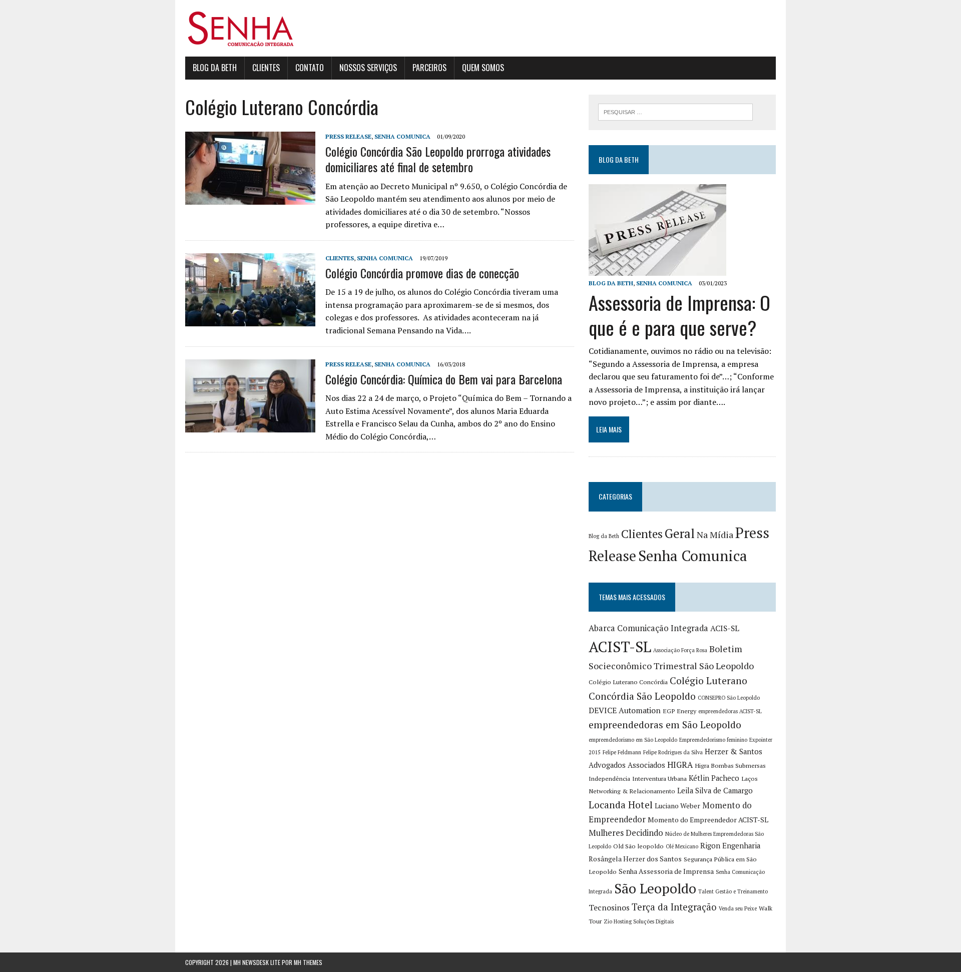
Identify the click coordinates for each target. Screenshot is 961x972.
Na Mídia (715, 535)
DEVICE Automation (625, 710)
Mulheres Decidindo (626, 832)
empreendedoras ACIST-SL (730, 711)
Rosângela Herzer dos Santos (635, 858)
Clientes (266, 68)
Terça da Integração (674, 907)
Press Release (348, 136)
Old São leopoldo (638, 846)
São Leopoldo (655, 888)
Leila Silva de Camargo (715, 790)
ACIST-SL (620, 646)
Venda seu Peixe (738, 908)
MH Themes (308, 962)
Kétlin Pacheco (714, 778)
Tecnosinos (609, 907)
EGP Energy (679, 711)
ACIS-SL (724, 628)
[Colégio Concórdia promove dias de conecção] (250, 319)
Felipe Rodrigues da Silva (673, 752)
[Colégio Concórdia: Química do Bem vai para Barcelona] (250, 425)
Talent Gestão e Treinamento (733, 891)
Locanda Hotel (621, 804)
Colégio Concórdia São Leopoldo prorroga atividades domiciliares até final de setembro (438, 159)
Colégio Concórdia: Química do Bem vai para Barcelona (443, 379)
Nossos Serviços (368, 68)
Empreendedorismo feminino (713, 739)
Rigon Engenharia (730, 845)
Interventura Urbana (659, 778)
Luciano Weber (677, 805)
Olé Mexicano (682, 846)
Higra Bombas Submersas (730, 765)
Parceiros (429, 68)
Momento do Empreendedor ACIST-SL (708, 819)
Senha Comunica (402, 136)
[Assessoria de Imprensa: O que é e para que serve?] (657, 269)
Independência (609, 778)
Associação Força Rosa (680, 650)
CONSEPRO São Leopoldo (729, 697)
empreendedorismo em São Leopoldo (633, 739)
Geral (680, 533)
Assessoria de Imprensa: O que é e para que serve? (679, 314)
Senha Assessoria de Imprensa (666, 871)
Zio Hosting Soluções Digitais (639, 921)
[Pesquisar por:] (675, 111)
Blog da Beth (215, 68)
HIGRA (680, 764)
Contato (309, 68)
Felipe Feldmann (622, 752)
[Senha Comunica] (480, 28)
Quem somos (483, 68)
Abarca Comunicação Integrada (648, 628)
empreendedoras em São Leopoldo (665, 724)
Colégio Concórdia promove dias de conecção (422, 273)
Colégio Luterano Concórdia (628, 682)
